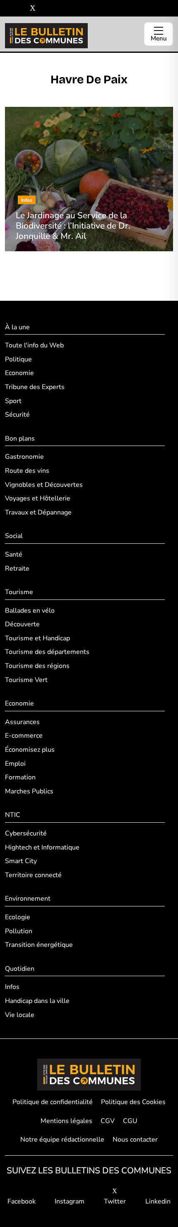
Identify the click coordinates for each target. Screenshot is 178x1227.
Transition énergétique (39, 944)
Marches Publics (29, 791)
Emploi (15, 763)
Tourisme (19, 592)
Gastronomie (24, 456)
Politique (18, 359)
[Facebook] (8, 8)
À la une (17, 327)
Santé (13, 554)
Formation (20, 777)
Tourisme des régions (37, 665)
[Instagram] (20, 8)
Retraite (17, 568)
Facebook (21, 1201)
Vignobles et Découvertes (44, 484)
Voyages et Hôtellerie (37, 498)
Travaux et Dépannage (38, 512)
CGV (108, 1121)
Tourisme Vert (26, 679)
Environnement (28, 898)
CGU (130, 1121)
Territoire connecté (33, 875)
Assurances (22, 722)
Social (14, 535)
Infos (12, 986)
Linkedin (158, 1201)
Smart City (21, 861)
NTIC (12, 814)
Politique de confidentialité (52, 1102)
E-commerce (24, 735)
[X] (33, 8)
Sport (13, 401)
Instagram (69, 1201)
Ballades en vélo (30, 610)
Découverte (22, 624)
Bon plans (20, 438)
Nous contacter (135, 1139)
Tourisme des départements (47, 651)
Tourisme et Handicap (37, 638)
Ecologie (17, 917)
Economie (19, 373)
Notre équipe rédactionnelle (62, 1139)
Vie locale (19, 1014)
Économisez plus (30, 749)
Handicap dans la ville (37, 1000)
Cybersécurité (26, 833)
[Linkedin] (45, 8)
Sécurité (17, 414)
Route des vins (27, 470)
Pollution (18, 931)
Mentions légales (66, 1121)
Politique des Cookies (133, 1102)
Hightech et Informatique (42, 847)
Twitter (115, 1201)
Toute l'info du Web (34, 345)
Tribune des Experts (35, 387)
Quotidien (19, 968)
